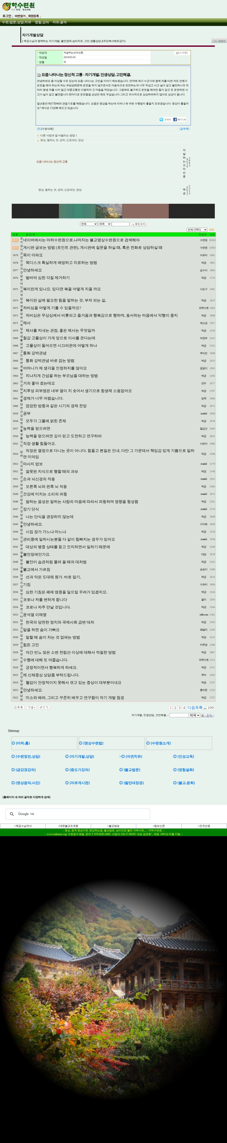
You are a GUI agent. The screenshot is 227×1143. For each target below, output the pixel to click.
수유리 (203, 584)
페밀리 (203, 629)
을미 (203, 599)
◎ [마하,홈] (21, 743)
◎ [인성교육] (183, 756)
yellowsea (204, 614)
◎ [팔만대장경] (131, 783)
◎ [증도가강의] (77, 770)
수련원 (203, 240)
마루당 (203, 644)
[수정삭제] (47, 128)
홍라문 (203, 690)
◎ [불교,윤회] (184, 783)
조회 (212, 234)
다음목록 (195, 708)
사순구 (203, 289)
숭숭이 (203, 569)
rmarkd (204, 413)
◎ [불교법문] (129, 770)
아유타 (203, 255)
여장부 (203, 338)
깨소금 (203, 323)
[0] (38, 128)
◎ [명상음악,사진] (25, 783)
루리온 (203, 353)
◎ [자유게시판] (77, 783)
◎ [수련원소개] (158, 743)
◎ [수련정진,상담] (25, 756)
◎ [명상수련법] (91, 743)
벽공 (203, 262)
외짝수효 (204, 308)
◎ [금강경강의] (23, 770)
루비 (203, 674)
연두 (203, 383)
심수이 (203, 270)
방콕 (203, 398)
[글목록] (184, 128)
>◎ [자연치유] (130, 756)
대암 (203, 554)
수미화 (203, 524)
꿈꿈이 (203, 368)
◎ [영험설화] (183, 770)
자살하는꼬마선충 (73, 52)
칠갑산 (203, 428)
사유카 (203, 443)
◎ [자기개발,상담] (79, 756)
